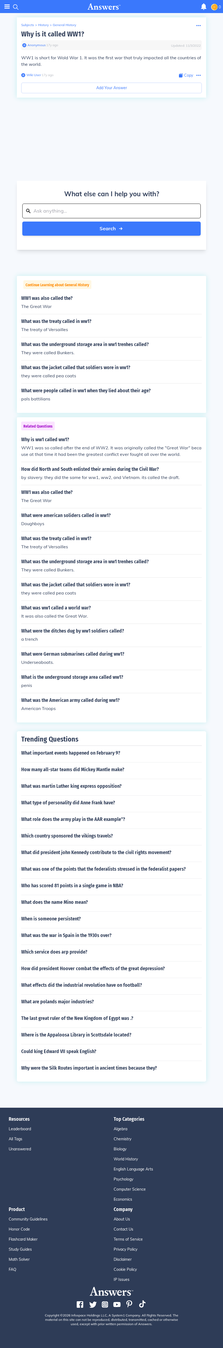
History (43, 25)
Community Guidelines (28, 1219)
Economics (123, 1199)
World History (126, 1159)
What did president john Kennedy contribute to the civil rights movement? (96, 852)
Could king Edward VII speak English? (58, 1051)
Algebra (120, 1128)
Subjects (27, 25)
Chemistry (122, 1139)
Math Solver (19, 1259)
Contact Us (123, 1229)
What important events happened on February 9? (70, 753)
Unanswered (20, 1149)
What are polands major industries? (57, 1002)
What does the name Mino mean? (54, 902)
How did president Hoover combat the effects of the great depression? (93, 969)
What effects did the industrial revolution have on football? (81, 985)
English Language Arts (133, 1169)
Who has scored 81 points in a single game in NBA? (72, 886)
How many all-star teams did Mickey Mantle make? (72, 770)
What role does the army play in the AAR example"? (73, 819)
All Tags (15, 1139)
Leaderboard (20, 1128)
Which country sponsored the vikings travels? (67, 836)
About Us (122, 1219)
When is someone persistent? (51, 919)
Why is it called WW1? (52, 34)
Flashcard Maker (23, 1239)
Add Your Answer (111, 87)
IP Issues (121, 1279)
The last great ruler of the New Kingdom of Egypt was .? (77, 1018)
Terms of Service (128, 1239)
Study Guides (20, 1249)
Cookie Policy (125, 1269)
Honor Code (19, 1229)
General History (64, 25)
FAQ (12, 1269)
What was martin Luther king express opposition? (71, 786)
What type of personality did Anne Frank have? (68, 803)
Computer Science (130, 1189)
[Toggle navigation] (7, 6)
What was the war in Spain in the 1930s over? (66, 935)
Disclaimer (123, 1259)
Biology (120, 1149)
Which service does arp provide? (54, 952)
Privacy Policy (125, 1249)
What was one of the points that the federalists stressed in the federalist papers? (103, 869)
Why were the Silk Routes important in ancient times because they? (89, 1068)
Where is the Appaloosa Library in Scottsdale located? (76, 1035)
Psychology (123, 1179)
